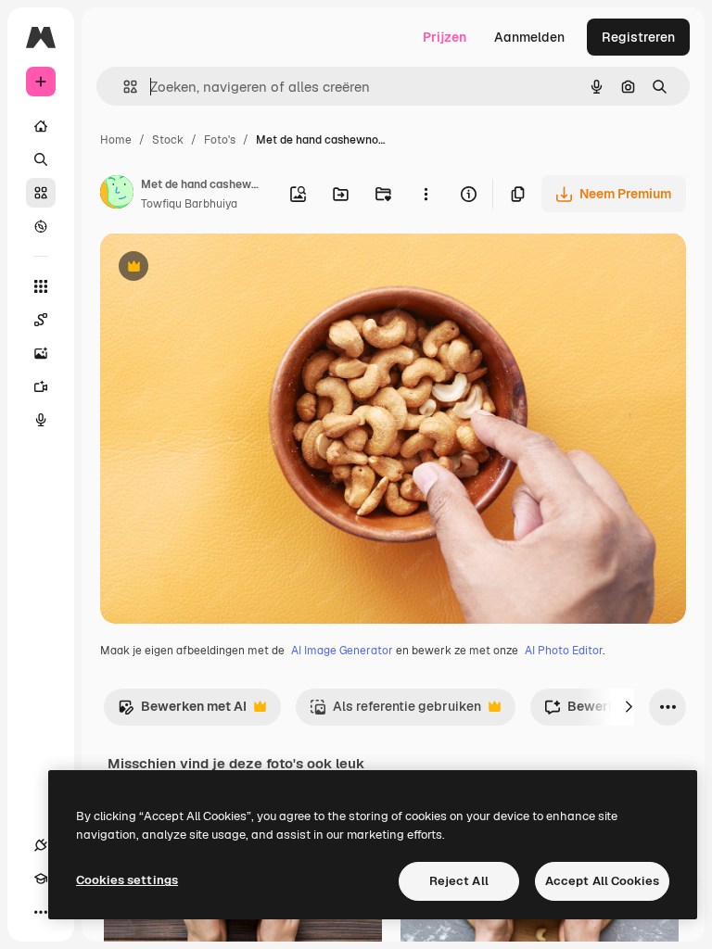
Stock (168, 140)
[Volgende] (628, 707)
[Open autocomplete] (122, 87)
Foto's (219, 140)
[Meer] (41, 912)
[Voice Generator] (41, 420)
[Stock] (41, 193)
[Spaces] (41, 320)
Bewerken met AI (182, 711)
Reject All (459, 881)
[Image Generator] (41, 353)
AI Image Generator (342, 650)
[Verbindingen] (41, 845)
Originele (222, 268)
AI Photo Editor (564, 650)
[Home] (41, 126)
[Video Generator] (41, 386)
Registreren (638, 37)
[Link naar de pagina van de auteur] (117, 194)
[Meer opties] (425, 193)
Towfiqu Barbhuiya (189, 203)
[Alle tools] (41, 286)
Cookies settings (127, 880)
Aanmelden (529, 37)
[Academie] (41, 878)
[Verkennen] (41, 226)
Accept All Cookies (602, 881)
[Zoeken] (41, 159)
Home (116, 140)
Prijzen (444, 37)
